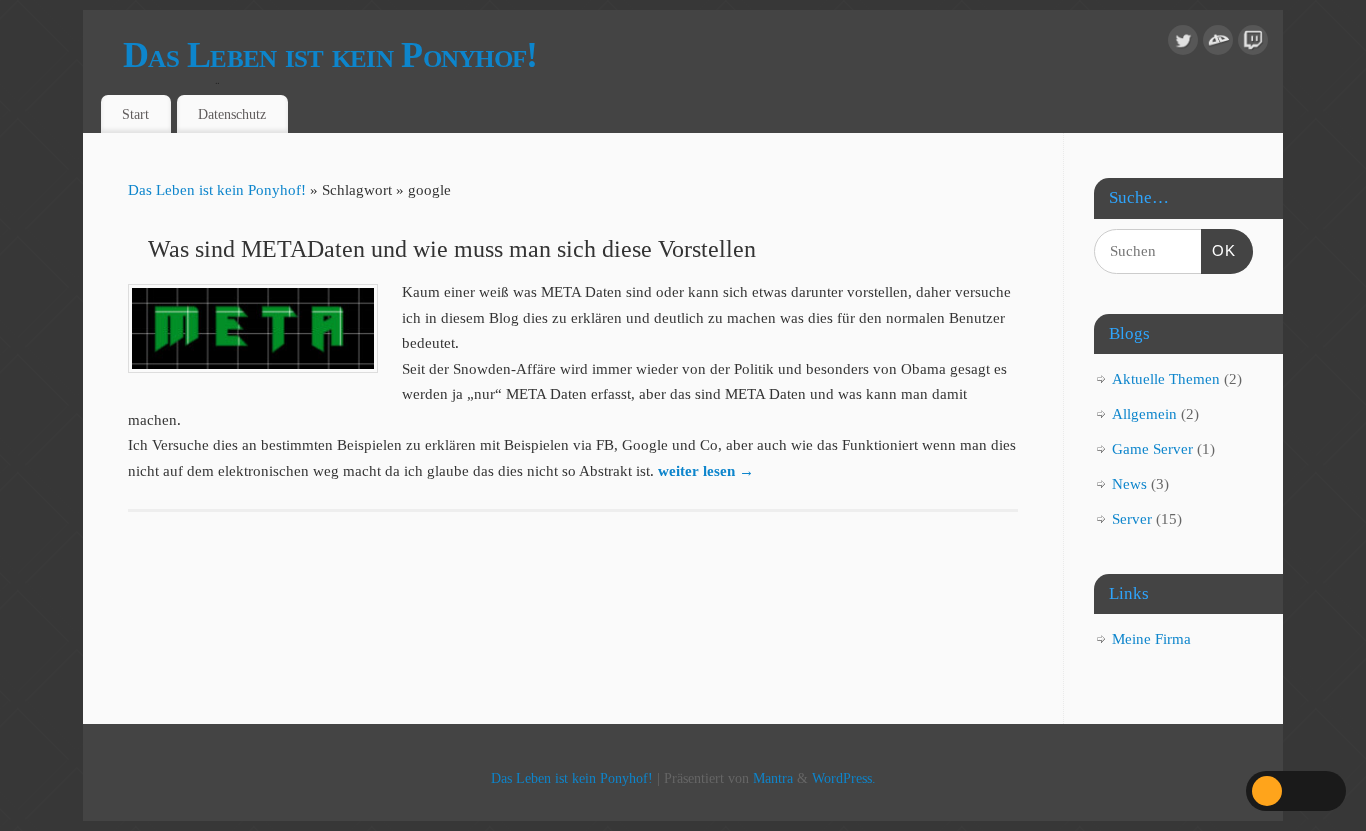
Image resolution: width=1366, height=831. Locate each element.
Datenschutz (232, 114)
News (1129, 484)
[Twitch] (1253, 44)
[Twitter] (1183, 44)
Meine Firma (1151, 639)
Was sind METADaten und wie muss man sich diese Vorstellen (452, 249)
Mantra (773, 778)
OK (1219, 250)
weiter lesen (706, 471)
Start (135, 114)
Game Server (1152, 449)
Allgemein (1144, 414)
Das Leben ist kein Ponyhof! (330, 55)
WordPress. (844, 778)
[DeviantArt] (1218, 44)
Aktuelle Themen (1166, 379)
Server (1132, 519)
